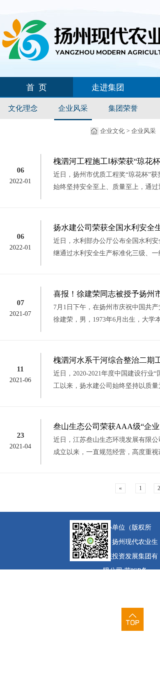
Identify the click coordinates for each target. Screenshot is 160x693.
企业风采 (73, 108)
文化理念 (23, 108)
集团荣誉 (123, 108)
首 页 (36, 87)
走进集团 (107, 87)
